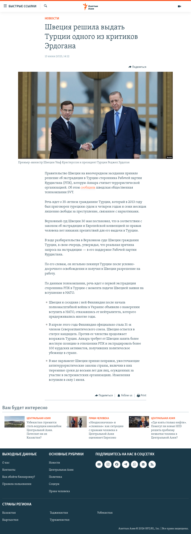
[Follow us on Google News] (143, 464)
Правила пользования (16, 484)
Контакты (8, 469)
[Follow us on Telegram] (125, 464)
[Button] (137, 67)
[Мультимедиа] (179, 6)
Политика (55, 477)
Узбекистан (105, 512)
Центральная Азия (39, 418)
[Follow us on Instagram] (107, 464)
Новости (52, 18)
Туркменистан (60, 519)
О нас (6, 462)
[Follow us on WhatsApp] (134, 464)
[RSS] (152, 464)
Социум (54, 484)
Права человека (99, 418)
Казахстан (9, 512)
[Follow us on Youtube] (99, 464)
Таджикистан (59, 512)
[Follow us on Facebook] (116, 464)
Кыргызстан (10, 519)
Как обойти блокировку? (18, 477)
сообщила (88, 187)
